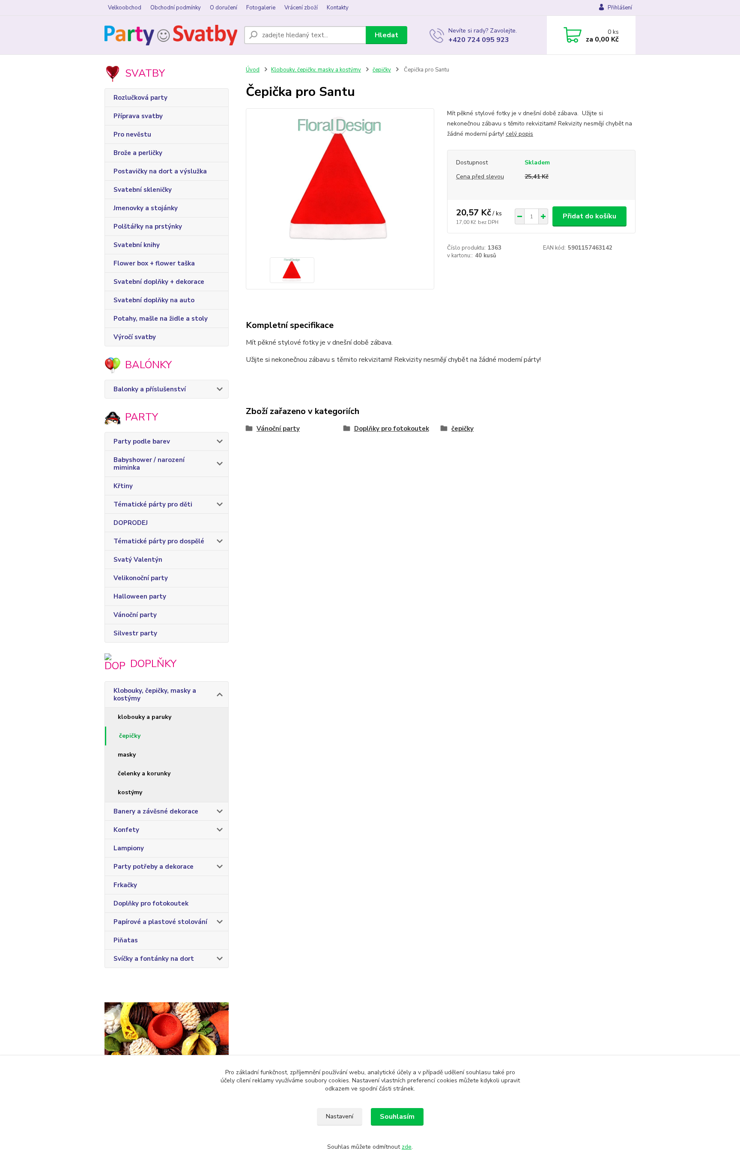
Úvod (253, 70)
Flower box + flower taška (154, 263)
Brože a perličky (137, 153)
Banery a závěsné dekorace (155, 811)
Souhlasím (397, 1116)
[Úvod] (170, 35)
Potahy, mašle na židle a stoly (160, 318)
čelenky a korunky (144, 773)
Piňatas (125, 940)
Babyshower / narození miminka (149, 464)
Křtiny (123, 486)
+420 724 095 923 (478, 40)
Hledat (386, 35)
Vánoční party (135, 615)
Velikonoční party (140, 578)
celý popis (519, 134)
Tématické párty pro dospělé (158, 541)
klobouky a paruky (144, 717)
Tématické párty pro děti (152, 504)
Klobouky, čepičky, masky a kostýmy (154, 694)
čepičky (129, 736)
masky (127, 755)
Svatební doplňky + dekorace (158, 281)
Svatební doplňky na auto (153, 300)
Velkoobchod (124, 8)
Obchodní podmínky (175, 8)
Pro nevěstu (132, 134)
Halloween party (139, 596)
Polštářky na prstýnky (147, 226)
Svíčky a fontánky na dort (153, 958)
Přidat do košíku (589, 216)
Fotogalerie (260, 8)
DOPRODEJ (130, 522)
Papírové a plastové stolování (160, 922)
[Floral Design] (166, 1053)
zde (407, 1147)
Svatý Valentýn (137, 559)
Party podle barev (141, 441)
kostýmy (130, 792)
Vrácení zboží (301, 8)
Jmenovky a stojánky (145, 208)
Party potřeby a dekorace (153, 866)
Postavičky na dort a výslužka (160, 171)
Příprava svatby (138, 116)
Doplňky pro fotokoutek (150, 903)
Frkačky (125, 885)
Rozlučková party (140, 97)
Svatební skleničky (142, 189)
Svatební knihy (136, 245)
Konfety (126, 829)
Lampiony (128, 848)
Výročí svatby (134, 337)
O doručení (223, 8)
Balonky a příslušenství (149, 389)
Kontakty (338, 8)
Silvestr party (135, 633)
